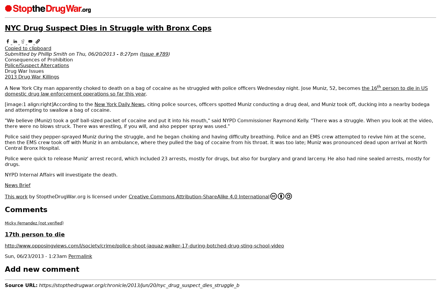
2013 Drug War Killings (32, 77)
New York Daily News (119, 104)
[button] (220, 45)
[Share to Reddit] (23, 43)
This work (16, 197)
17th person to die (35, 234)
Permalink (80, 256)
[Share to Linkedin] (16, 43)
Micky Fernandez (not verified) (34, 223)
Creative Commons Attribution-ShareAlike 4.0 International (199, 197)
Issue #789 (155, 54)
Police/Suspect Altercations (37, 65)
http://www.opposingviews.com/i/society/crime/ (144, 246)
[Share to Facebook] (8, 43)
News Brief (18, 185)
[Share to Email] (31, 43)
